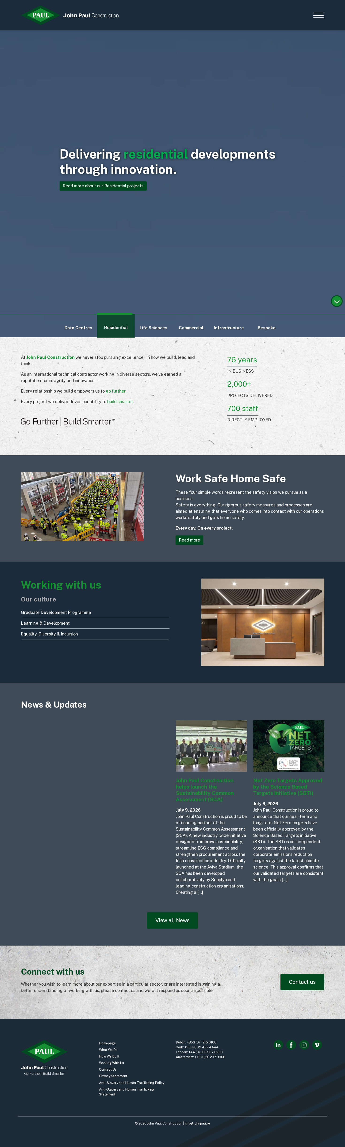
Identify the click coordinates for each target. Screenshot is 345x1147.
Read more (189, 540)
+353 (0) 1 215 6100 (201, 1042)
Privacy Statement (113, 1076)
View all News (172, 920)
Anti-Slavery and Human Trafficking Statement (126, 1092)
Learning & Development (45, 623)
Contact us (302, 982)
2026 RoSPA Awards (124, 804)
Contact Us (107, 1069)
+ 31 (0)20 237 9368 (210, 1057)
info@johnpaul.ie (197, 1123)
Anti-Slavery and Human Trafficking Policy (131, 1083)
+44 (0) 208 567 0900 (205, 1052)
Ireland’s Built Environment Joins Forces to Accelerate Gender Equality (54, 810)
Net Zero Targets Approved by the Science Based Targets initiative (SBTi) (287, 786)
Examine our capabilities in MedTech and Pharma (110, 185)
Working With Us (111, 1063)
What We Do (108, 1050)
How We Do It (109, 1056)
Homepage (107, 1043)
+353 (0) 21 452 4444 (201, 1047)
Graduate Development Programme (56, 612)
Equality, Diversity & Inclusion (49, 633)
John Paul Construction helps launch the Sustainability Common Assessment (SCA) (205, 789)
